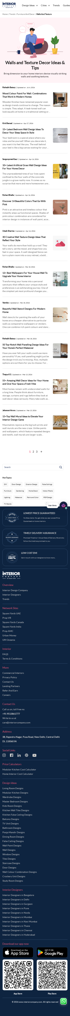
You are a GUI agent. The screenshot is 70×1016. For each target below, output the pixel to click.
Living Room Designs (12, 788)
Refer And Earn (10, 690)
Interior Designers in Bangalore (18, 895)
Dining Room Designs (13, 836)
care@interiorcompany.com (16, 722)
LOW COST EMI (29, 553)
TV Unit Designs (10, 823)
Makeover (18, 497)
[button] (57, 505)
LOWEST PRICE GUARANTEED (39, 513)
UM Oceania (8, 640)
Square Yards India (11, 626)
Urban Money (9, 635)
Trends (12, 14)
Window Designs (11, 854)
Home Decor (33, 491)
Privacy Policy (9, 677)
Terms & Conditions (12, 658)
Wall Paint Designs (11, 845)
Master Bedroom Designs (15, 801)
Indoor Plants (48, 491)
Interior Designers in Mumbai (17, 917)
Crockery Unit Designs (13, 876)
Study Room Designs (12, 880)
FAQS (5, 654)
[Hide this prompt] (46, 502)
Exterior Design (31, 484)
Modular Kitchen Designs (15, 792)
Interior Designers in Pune (15, 908)
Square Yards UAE (11, 613)
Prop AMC (7, 631)
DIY (5, 484)
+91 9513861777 (11, 713)
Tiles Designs (9, 858)
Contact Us (8, 681)
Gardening (20, 491)
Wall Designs (8, 850)
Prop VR (6, 618)
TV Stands (7, 504)
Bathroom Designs (11, 828)
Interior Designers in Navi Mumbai (19, 921)
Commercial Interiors (13, 673)
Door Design (16, 484)
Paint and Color (33, 497)
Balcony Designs (10, 819)
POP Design (47, 497)
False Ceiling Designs (13, 841)
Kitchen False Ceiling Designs (17, 814)
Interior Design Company (15, 590)
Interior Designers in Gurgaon (17, 904)
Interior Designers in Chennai (17, 930)
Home (5, 14)
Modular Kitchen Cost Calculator (19, 769)
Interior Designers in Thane (16, 926)
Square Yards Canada (13, 622)
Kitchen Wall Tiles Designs (15, 810)
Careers (6, 695)
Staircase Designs (11, 863)
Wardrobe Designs (11, 797)
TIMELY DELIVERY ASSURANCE (39, 533)
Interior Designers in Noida (16, 912)
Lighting (7, 497)
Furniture (7, 491)
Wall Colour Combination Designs (19, 872)
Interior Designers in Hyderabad (18, 934)
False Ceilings (47, 484)
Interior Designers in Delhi (15, 899)
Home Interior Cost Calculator (17, 774)
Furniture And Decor (26, 14)
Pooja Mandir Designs (13, 832)
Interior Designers (11, 594)
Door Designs (9, 867)
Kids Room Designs (12, 806)
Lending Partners (11, 686)
